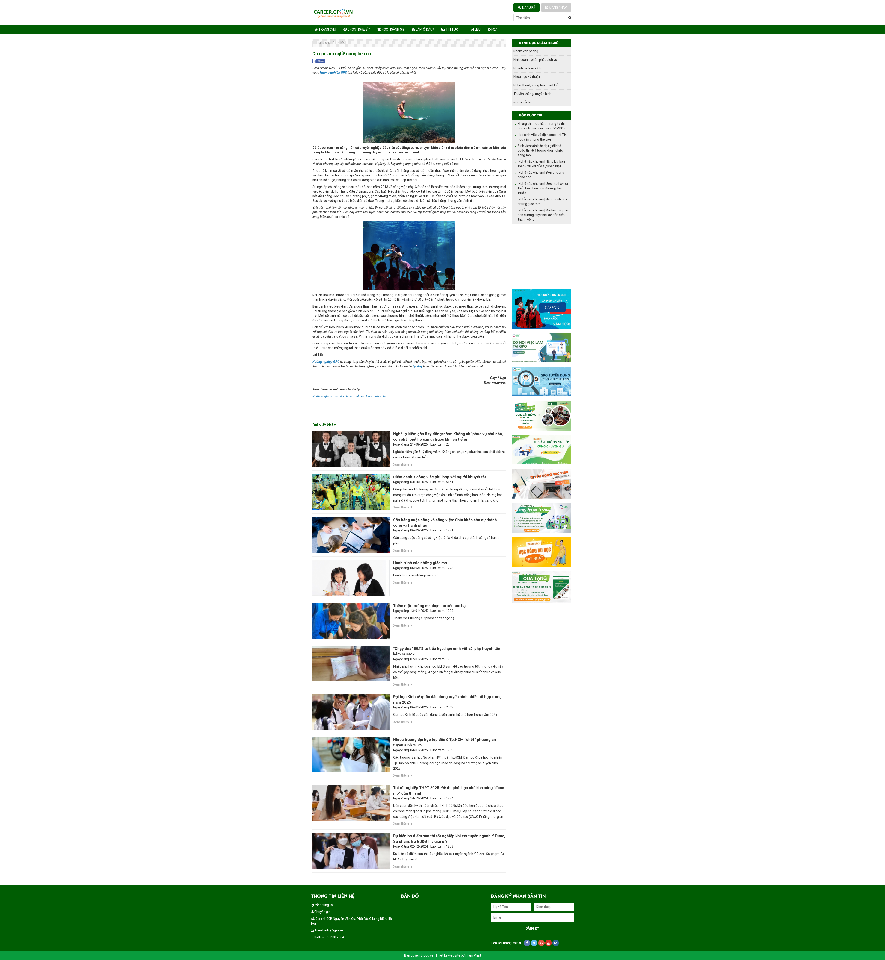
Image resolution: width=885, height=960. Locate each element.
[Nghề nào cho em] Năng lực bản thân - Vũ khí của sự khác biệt (541, 164)
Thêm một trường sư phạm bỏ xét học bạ (429, 605)
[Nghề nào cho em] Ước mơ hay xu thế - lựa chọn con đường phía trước (543, 188)
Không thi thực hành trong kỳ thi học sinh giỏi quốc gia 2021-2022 (542, 126)
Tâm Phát (473, 955)
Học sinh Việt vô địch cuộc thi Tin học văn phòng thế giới (542, 137)
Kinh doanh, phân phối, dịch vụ (535, 60)
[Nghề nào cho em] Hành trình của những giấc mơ (542, 201)
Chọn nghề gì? (358, 29)
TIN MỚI (340, 42)
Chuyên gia (322, 912)
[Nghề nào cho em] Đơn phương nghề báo (541, 175)
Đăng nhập (558, 7)
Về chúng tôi (323, 905)
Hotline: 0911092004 (328, 937)
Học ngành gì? (392, 29)
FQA (494, 29)
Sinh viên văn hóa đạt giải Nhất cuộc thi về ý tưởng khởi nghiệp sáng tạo (541, 150)
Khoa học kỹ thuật (526, 77)
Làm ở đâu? (424, 29)
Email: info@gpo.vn (328, 930)
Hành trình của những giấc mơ (420, 563)
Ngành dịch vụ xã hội (528, 68)
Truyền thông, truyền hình (532, 94)
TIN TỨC (451, 29)
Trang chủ (327, 29)
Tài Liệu (474, 29)
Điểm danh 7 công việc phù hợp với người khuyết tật (439, 477)
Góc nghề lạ (522, 102)
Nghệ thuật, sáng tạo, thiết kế (535, 85)
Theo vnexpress (495, 382)
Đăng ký (528, 7)
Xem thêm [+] (403, 465)
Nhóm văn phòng (525, 51)
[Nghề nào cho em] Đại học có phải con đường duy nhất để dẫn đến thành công (543, 214)
